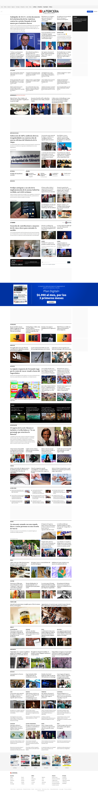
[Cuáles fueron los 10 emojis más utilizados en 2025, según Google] (64, 458)
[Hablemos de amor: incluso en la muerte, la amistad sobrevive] (61, 572)
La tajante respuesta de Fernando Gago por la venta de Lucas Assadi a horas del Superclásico (25, 371)
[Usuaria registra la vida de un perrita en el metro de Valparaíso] (64, 417)
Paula (58, 723)
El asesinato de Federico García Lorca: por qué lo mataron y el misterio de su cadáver (64, 585)
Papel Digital (45, 6)
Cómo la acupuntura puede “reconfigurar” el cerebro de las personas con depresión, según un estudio (40, 470)
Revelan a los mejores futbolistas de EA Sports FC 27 (48, 328)
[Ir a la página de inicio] (49, 11)
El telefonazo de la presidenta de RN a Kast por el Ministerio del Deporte (64, 18)
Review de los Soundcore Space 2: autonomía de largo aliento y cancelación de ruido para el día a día (17, 748)
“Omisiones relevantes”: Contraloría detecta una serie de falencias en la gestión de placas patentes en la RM (48, 88)
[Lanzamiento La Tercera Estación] (17, 684)
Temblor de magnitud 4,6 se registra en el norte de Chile (64, 73)
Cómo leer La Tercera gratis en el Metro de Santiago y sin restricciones (61, 348)
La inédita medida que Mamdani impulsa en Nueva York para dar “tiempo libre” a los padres (64, 526)
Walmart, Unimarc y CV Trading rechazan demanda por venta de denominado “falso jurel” (63, 207)
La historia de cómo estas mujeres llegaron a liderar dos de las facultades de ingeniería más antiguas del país (48, 633)
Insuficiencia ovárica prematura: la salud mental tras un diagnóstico (63, 748)
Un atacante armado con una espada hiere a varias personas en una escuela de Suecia (24, 527)
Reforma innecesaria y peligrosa (43, 174)
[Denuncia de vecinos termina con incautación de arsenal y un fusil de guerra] (33, 417)
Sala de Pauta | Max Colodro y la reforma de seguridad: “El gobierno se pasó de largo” (19, 100)
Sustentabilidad (13, 629)
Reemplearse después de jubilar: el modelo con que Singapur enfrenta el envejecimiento (40, 653)
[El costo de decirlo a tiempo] (27, 174)
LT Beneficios (40, 6)
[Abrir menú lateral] (2, 11)
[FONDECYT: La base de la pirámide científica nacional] (48, 253)
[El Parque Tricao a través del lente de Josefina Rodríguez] (41, 572)
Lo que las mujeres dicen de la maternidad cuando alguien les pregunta (64, 727)
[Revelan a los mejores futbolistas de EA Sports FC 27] (48, 338)
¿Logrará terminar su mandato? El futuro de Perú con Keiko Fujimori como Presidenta (63, 245)
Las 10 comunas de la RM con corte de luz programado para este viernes (40, 348)
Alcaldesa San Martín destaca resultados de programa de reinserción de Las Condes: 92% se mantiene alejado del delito (63, 81)
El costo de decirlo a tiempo (32, 174)
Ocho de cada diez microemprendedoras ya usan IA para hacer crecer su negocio (32, 633)
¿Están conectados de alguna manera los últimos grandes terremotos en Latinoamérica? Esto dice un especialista (19, 470)
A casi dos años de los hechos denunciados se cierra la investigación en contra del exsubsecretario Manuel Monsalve (48, 155)
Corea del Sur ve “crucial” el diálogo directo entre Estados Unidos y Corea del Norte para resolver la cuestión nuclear (64, 544)
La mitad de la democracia (55, 174)
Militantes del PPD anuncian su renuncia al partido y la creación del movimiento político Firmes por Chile (59, 501)
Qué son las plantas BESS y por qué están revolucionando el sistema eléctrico (63, 88)
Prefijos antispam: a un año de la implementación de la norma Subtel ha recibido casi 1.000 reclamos (24, 190)
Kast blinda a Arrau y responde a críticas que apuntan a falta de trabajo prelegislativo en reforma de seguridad (63, 138)
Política (5, 6)
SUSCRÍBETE (51, 302)
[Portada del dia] (20, 303)
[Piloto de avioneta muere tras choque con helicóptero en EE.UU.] (18, 417)
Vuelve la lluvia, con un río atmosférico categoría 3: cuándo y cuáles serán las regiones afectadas (38, 501)
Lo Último (34, 6)
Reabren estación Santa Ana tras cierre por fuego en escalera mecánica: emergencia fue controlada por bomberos (17, 89)
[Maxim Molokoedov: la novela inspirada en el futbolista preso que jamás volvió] (33, 594)
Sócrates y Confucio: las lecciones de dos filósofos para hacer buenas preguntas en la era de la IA (48, 227)
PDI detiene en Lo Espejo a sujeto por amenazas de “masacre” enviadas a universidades (47, 18)
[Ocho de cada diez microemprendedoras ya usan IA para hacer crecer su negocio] (33, 642)
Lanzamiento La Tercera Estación (16, 675)
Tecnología (17, 6)
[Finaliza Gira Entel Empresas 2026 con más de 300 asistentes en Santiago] (48, 684)
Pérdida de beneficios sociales (16, 174)
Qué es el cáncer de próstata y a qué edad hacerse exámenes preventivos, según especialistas (61, 470)
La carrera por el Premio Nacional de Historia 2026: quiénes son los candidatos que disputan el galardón (48, 585)
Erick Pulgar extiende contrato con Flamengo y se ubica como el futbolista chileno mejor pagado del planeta (59, 492)
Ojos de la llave (60, 32)
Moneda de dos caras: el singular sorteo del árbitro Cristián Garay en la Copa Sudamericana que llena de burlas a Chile (63, 371)
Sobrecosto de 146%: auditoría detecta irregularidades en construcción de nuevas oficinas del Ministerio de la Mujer (24, 139)
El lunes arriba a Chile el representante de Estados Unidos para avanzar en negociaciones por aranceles (48, 189)
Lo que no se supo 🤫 (62, 34)
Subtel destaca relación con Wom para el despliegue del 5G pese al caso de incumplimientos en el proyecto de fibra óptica (32, 696)
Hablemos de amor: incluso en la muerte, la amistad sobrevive (60, 563)
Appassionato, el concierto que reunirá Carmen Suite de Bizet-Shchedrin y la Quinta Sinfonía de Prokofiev (55, 605)
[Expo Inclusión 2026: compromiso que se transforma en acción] (33, 684)
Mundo (27, 6)
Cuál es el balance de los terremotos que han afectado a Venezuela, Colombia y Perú (48, 81)
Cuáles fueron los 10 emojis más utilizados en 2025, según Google (64, 450)
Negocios (13, 6)
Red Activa (59, 629)
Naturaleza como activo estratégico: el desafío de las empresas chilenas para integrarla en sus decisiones (17, 633)
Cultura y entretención (31, 723)
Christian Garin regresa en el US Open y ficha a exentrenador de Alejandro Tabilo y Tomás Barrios (64, 388)
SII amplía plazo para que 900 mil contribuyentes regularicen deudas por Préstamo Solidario (19, 349)
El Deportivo (23, 6)
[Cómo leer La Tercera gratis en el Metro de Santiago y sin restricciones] (61, 357)
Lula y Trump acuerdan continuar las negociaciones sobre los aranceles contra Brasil (17, 73)
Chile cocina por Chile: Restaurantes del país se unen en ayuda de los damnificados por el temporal (19, 564)
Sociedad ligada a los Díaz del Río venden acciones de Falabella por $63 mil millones (48, 206)
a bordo (58, 241)
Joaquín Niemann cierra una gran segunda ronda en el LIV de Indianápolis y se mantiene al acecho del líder (64, 718)
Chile (11, 691)
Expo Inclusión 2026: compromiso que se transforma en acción (31, 676)
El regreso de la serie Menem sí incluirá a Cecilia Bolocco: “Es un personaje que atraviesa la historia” (22, 431)
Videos (30, 6)
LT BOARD (12, 222)
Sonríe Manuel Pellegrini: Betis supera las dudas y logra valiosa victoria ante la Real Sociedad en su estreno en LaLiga (64, 712)
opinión (43, 241)
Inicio (2, 6)
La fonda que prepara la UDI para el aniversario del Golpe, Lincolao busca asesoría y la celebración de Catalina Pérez (64, 38)
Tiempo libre (13, 601)
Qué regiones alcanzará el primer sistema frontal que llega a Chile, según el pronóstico (47, 54)
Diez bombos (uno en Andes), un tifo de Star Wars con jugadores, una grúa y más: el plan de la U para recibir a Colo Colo (64, 55)
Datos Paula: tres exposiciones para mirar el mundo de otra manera (63, 741)
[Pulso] (25, 766)
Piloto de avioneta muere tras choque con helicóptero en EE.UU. (17, 409)
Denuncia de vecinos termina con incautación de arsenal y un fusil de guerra (32, 410)
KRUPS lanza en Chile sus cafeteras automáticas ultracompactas (63, 328)
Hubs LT (12, 627)
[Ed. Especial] (46, 766)
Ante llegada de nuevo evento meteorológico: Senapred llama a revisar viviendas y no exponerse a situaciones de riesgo (47, 74)
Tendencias (43, 691)
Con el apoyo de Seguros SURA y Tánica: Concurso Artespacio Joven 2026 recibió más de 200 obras (63, 676)
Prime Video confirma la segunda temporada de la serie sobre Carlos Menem (32, 748)
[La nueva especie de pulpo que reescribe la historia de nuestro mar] (64, 235)
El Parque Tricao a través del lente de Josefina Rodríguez (40, 563)
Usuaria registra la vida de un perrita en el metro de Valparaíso (63, 409)
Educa (42, 629)
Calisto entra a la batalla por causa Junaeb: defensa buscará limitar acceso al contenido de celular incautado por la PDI (61, 100)
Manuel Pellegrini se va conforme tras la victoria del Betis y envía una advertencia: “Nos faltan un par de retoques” (64, 696)
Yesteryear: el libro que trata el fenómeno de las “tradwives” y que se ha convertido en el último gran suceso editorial (16, 586)
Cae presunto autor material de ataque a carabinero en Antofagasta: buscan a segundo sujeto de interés (33, 73)
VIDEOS (12, 405)
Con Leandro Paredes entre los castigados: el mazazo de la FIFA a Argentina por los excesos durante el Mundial (48, 370)
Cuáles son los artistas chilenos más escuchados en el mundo (32, 450)
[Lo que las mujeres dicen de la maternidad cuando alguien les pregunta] (64, 735)
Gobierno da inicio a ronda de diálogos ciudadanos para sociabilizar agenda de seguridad (33, 81)
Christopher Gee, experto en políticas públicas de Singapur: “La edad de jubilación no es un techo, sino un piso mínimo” (20, 654)
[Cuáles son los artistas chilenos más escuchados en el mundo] (33, 458)
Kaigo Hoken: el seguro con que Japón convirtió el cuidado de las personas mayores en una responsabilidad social (61, 654)
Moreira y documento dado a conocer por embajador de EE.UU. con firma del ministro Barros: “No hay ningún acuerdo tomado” (17, 81)
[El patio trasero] (62, 174)
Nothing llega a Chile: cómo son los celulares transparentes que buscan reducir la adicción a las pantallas (33, 329)
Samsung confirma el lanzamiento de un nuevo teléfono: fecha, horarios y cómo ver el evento (16, 727)
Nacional (9, 6)
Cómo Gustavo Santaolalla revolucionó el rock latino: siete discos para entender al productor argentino (17, 451)
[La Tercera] (14, 766)
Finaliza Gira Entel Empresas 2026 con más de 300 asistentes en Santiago (48, 676)
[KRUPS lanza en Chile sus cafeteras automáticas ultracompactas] (64, 338)
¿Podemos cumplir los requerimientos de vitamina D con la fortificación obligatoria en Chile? (48, 718)
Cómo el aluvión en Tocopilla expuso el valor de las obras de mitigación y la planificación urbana (48, 410)
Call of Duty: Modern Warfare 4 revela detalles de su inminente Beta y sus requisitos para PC (17, 742)
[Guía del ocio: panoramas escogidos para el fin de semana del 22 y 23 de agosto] (25, 615)
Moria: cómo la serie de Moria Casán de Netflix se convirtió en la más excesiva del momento (48, 451)
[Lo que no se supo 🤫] (64, 46)
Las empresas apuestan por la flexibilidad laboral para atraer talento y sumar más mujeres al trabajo (64, 633)
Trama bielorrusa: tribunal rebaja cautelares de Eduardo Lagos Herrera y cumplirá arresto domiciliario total (64, 155)
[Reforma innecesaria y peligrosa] (39, 174)
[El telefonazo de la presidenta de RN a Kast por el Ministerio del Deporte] (64, 26)
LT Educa (50, 6)
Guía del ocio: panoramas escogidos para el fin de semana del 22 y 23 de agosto (25, 605)
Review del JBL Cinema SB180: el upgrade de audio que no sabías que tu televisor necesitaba (17, 329)
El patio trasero (67, 173)
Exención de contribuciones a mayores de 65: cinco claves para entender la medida (24, 228)
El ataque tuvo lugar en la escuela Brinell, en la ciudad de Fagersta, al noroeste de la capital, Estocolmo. (23, 531)
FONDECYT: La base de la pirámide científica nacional (48, 243)
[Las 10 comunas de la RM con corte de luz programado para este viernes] (41, 357)
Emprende (28, 629)
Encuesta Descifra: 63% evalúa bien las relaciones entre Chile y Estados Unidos (40, 100)
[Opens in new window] (35, 766)
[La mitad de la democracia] (50, 174)
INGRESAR (95, 11)
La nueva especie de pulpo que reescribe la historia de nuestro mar (64, 227)
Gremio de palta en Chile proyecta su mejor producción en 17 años (33, 717)
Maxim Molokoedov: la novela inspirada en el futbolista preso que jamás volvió (33, 585)
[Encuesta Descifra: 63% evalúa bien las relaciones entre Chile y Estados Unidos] (41, 109)
